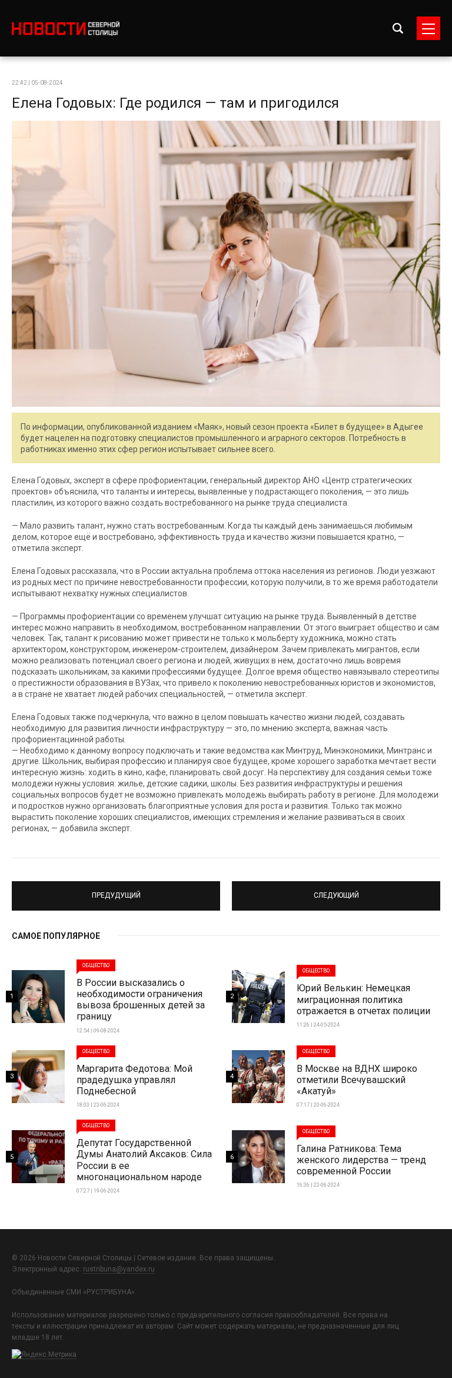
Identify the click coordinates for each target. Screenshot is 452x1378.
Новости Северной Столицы (65, 28)
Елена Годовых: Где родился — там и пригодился (175, 103)
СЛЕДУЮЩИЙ (336, 890)
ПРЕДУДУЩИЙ (116, 890)
